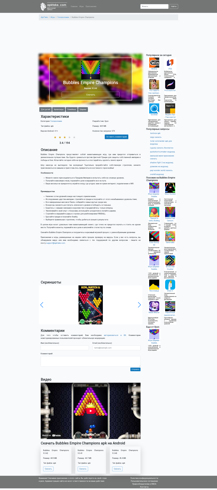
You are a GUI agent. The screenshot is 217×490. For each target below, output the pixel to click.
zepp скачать (155, 137)
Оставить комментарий (116, 137)
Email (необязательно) (102, 343)
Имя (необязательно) (50, 343)
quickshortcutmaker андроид (162, 152)
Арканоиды (59, 109)
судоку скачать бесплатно (161, 148)
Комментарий (46, 354)
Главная (74, 6)
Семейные (71, 109)
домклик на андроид (159, 166)
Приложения (91, 6)
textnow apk (155, 133)
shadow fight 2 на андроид (161, 163)
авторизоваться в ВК (115, 335)
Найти (173, 6)
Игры (81, 6)
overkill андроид (157, 174)
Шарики (83, 109)
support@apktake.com (55, 243)
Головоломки (56, 121)
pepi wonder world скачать (161, 170)
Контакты (144, 487)
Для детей (45, 109)
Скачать (90, 94)
